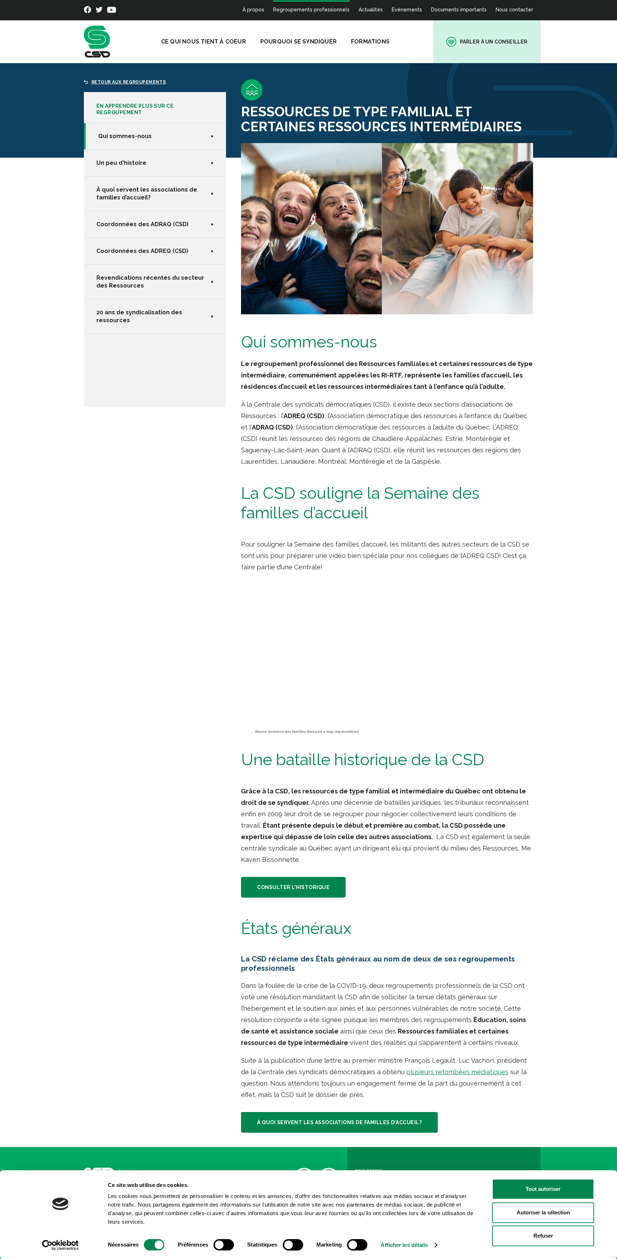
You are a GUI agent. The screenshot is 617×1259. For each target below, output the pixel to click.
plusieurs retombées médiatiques (457, 1072)
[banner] (97, 41)
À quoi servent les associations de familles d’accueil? (339, 1122)
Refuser (543, 1236)
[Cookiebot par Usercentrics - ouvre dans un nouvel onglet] (60, 1245)
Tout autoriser (543, 1189)
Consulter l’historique (293, 887)
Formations (370, 41)
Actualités (370, 9)
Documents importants (459, 9)
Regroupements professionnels (311, 9)
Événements (407, 9)
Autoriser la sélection (543, 1212)
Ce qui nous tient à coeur (203, 41)
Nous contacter (514, 9)
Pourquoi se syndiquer (298, 41)
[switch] (224, 1244)
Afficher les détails (404, 1245)
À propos (253, 9)
